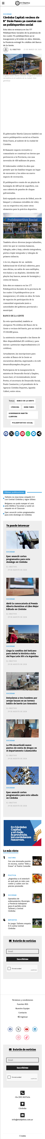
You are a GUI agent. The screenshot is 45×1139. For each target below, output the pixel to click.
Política (12, 875)
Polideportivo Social (22, 423)
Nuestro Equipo (22, 1008)
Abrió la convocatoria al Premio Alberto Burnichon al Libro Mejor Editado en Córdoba (22, 606)
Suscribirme (22, 959)
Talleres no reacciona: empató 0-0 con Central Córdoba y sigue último (20, 498)
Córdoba (15, 407)
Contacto (22, 1012)
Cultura (12, 858)
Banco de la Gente (25, 401)
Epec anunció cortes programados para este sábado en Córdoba (22, 795)
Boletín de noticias (24, 940)
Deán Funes (29, 407)
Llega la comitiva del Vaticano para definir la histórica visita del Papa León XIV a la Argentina (22, 653)
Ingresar (24, 1017)
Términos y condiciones (22, 1000)
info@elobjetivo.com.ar (22, 1119)
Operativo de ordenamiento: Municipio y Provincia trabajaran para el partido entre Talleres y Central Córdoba (19, 905)
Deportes (12, 920)
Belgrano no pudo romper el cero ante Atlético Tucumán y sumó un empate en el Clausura (19, 506)
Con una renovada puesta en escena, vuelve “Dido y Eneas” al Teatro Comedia (19, 863)
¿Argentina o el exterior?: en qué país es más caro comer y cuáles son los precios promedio (19, 882)
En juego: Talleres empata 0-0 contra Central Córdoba (19, 926)
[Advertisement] (22, 106)
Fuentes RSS (22, 1004)
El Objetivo (15, 50)
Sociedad (7, 14)
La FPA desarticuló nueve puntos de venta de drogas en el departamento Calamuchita (21, 748)
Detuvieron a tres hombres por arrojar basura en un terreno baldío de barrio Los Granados (21, 701)
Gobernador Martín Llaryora (18, 414)
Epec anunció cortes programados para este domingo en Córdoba (20, 513)
